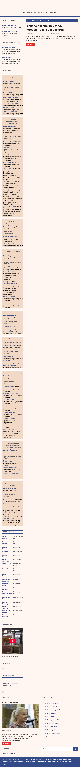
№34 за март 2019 (51, 730)
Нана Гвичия (7, 499)
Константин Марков (10, 103)
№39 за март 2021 (51, 713)
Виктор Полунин (5, 548)
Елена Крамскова (9, 154)
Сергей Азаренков (9, 518)
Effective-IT (69, 759)
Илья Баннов (7, 504)
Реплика (6, 697)
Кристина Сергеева (10, 331)
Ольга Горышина (9, 361)
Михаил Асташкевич (6, 552)
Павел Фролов (8, 93)
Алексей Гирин (8, 387)
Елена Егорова (8, 243)
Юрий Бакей (7, 169)
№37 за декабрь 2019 (52, 720)
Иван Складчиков (9, 316)
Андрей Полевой (9, 412)
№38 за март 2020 (51, 716)
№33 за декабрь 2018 (52, 733)
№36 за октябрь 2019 (52, 723)
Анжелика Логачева (10, 97)
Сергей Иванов (4, 556)
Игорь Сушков (7, 569)
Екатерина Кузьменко (11, 474)
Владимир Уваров (9, 82)
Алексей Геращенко (10, 450)
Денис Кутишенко (9, 207)
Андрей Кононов (5, 575)
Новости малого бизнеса (40, 9)
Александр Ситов (9, 345)
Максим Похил (8, 107)
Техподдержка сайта (49, 759)
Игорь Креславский (10, 376)
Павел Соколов (8, 141)
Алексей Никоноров (6, 603)
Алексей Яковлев (9, 356)
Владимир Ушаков (5, 584)
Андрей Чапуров (5, 607)
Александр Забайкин (6, 580)
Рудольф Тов (7, 190)
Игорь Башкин (8, 461)
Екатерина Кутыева (10, 112)
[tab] (12, 89)
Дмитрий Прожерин (10, 365)
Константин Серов (6, 611)
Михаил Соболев (5, 542)
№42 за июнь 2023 (51, 703)
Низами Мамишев (9, 296)
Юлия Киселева (9, 126)
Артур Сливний (8, 399)
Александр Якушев (6, 598)
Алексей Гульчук (5, 588)
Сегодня (56, 33)
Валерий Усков (8, 406)
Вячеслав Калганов (10, 284)
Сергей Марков (8, 267)
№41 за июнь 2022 (51, 706)
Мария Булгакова (9, 467)
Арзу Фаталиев (8, 429)
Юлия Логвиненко (6, 560)
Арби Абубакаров (9, 271)
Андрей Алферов (9, 418)
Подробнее (30, 44)
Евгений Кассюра (9, 303)
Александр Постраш (10, 393)
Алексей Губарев (9, 327)
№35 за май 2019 (51, 726)
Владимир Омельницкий (7, 592)
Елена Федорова (5, 615)
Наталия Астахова (10, 702)
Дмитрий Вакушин (5, 537)
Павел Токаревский (10, 162)
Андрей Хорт (6, 563)
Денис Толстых (8, 226)
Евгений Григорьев (10, 256)
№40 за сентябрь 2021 (52, 710)
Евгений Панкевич (9, 488)
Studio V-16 (60, 759)
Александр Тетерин (10, 148)
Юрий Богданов (9, 508)
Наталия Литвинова (10, 237)
